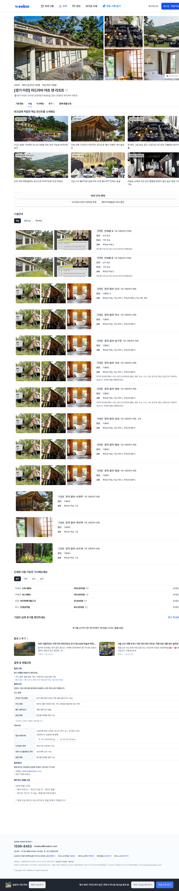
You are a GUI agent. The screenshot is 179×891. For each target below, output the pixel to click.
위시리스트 (153, 6)
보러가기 (108, 856)
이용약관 (71, 862)
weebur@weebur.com (31, 771)
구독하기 (91, 856)
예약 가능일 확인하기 (142, 884)
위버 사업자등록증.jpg (48, 739)
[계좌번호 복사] (65, 731)
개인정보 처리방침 (61, 862)
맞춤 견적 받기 (164, 884)
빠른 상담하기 (37, 884)
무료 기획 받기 (113, 6)
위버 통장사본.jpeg (69, 739)
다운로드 (72, 856)
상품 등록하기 (50, 856)
